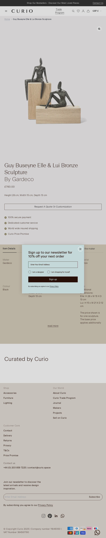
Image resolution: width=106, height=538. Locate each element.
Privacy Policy (54, 286)
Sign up (53, 279)
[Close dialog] (80, 249)
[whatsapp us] (97, 532)
